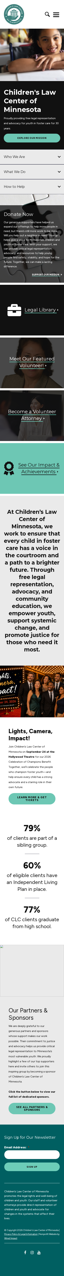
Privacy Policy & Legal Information (21, 1234)
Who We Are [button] (14, 157)
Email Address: (16, 1147)
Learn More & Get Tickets (32, 799)
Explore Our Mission (32, 138)
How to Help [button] (14, 187)
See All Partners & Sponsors (32, 1108)
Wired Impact (10, 1238)
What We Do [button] (14, 172)
